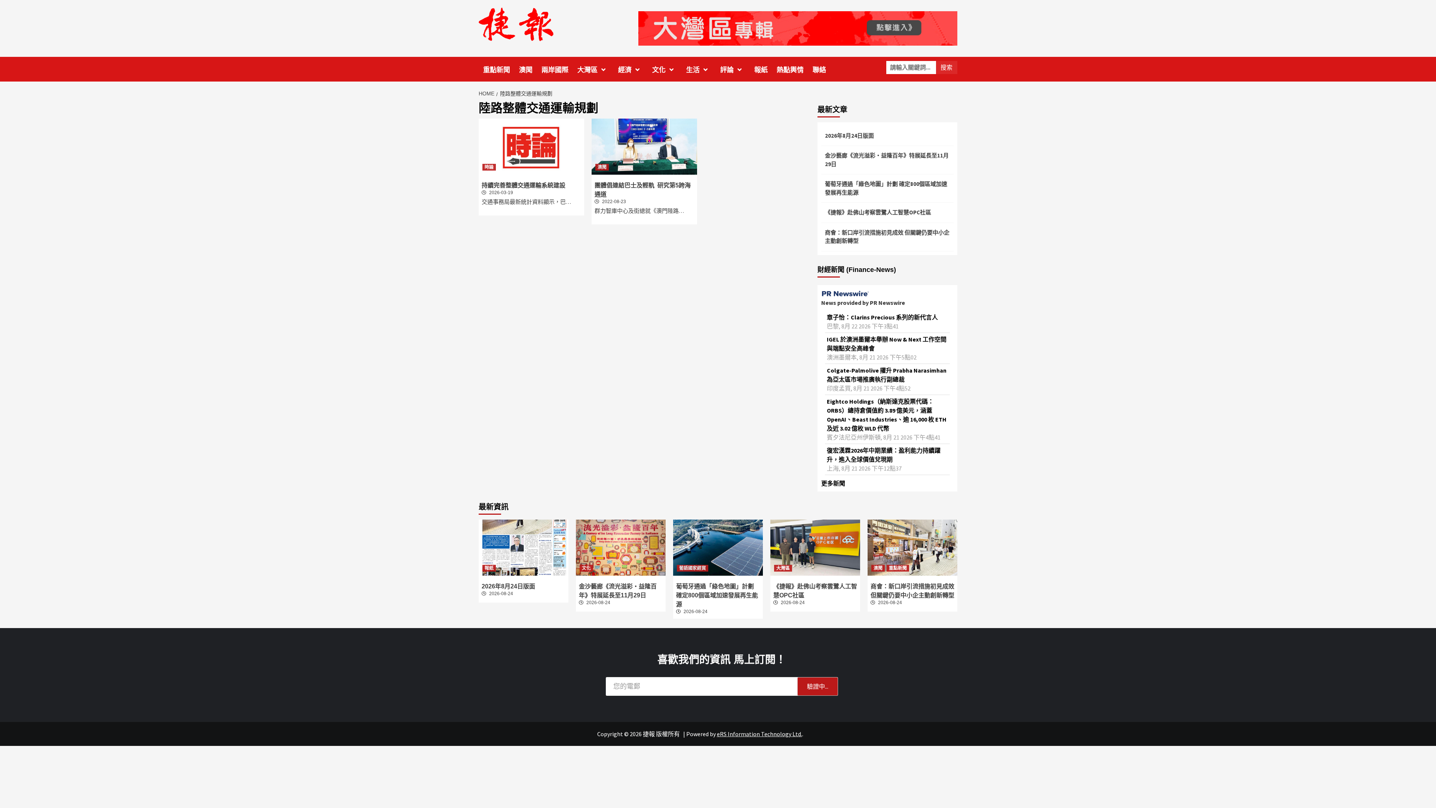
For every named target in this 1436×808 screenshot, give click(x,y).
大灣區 (587, 70)
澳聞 (526, 70)
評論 (727, 70)
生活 (693, 70)
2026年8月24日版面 (849, 135)
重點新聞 (496, 70)
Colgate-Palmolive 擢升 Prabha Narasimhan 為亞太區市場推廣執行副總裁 (886, 375)
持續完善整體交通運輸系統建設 (523, 185)
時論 (489, 167)
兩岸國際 (554, 70)
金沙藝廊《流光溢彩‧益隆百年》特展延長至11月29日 (887, 160)
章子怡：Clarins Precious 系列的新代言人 (882, 317)
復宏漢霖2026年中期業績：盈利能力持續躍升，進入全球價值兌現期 (884, 455)
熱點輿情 (790, 70)
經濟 (625, 70)
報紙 (761, 70)
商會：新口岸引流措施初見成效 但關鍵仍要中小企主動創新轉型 (887, 237)
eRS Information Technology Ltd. (759, 734)
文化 (659, 70)
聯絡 (819, 70)
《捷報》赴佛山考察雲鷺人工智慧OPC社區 (878, 212)
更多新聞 (833, 483)
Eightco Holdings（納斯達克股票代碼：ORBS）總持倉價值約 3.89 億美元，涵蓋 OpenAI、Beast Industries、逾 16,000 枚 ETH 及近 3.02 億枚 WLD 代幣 (886, 415)
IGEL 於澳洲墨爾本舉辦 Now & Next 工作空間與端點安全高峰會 (886, 344)
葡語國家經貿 (692, 568)
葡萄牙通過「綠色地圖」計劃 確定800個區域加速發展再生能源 (886, 188)
